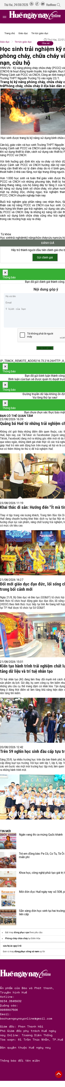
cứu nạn (52, 237)
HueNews (51, 5)
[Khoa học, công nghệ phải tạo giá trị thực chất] (8, 879)
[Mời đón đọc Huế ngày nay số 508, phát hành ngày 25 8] (8, 898)
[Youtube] (43, 5)
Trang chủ (10, 33)
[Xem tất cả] (6, 16)
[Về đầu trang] (58, 1074)
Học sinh (5, 237)
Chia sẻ (45, 43)
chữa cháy (41, 237)
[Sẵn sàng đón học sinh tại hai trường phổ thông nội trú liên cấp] (8, 917)
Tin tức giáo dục (39, 33)
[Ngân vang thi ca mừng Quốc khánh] (8, 841)
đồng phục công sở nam (26, 951)
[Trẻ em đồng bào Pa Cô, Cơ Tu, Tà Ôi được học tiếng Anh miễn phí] (8, 860)
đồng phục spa (21, 932)
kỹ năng (30, 237)
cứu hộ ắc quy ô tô (12, 946)
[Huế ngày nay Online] (37, 16)
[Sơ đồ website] (31, 5)
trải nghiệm (18, 237)
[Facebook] (37, 5)
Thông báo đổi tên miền (20, 1060)
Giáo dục (23, 33)
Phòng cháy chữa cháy (16, 938)
